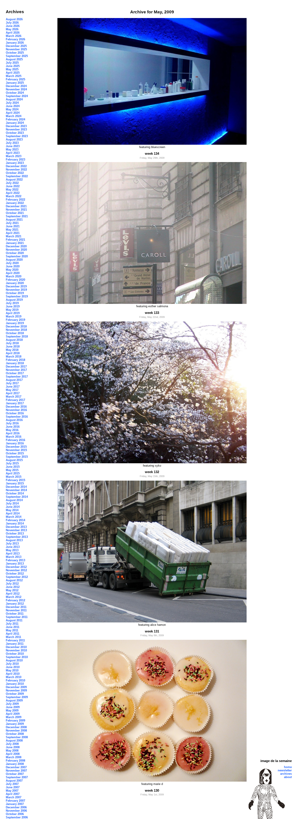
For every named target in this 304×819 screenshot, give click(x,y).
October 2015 (15, 453)
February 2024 (15, 119)
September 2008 (17, 737)
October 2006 (15, 814)
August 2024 (14, 99)
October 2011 (15, 613)
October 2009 (15, 693)
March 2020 (13, 276)
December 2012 (16, 567)
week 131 (152, 631)
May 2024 (12, 109)
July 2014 (12, 503)
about (288, 777)
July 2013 (12, 543)
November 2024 (16, 89)
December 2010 (16, 647)
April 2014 (13, 513)
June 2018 (13, 346)
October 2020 (15, 253)
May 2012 (12, 590)
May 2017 (12, 390)
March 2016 (13, 436)
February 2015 (15, 480)
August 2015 (14, 460)
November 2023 (16, 129)
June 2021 (13, 226)
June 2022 (13, 186)
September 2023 (17, 136)
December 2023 (16, 126)
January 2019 (15, 323)
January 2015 (15, 483)
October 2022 (15, 173)
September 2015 (17, 456)
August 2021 (14, 219)
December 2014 (16, 486)
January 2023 (15, 163)
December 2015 (16, 446)
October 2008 (15, 734)
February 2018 (15, 360)
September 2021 (17, 216)
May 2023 (12, 149)
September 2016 (17, 416)
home (288, 767)
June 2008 (13, 747)
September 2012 (17, 577)
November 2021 (16, 209)
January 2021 (15, 243)
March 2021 (13, 236)
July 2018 (12, 343)
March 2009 (13, 717)
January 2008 (15, 764)
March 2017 (13, 396)
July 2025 (12, 62)
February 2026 (15, 39)
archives (286, 773)
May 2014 (12, 510)
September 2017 (17, 376)
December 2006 (16, 807)
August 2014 (14, 500)
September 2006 (17, 817)
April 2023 (13, 152)
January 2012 (15, 603)
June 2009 (13, 707)
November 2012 (16, 570)
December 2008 (16, 727)
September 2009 (17, 697)
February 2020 (15, 279)
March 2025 (13, 76)
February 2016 (15, 440)
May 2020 (12, 269)
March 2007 (13, 797)
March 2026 (13, 36)
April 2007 (13, 794)
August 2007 (14, 780)
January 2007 (15, 804)
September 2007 (17, 777)
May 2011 (12, 630)
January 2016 (15, 443)
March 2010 (13, 677)
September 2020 (17, 256)
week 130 (152, 790)
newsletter (285, 770)
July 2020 (12, 263)
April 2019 (13, 313)
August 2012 (14, 580)
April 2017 (13, 393)
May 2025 (12, 69)
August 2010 (14, 660)
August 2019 (14, 299)
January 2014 (15, 523)
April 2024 (13, 112)
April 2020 (13, 273)
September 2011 (17, 617)
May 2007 (12, 790)
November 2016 (16, 410)
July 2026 (12, 22)
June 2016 (13, 426)
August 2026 (14, 19)
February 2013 (15, 560)
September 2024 (17, 96)
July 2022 (12, 183)
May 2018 (12, 350)
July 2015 (12, 463)
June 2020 (13, 266)
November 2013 (16, 530)
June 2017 (13, 386)
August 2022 (14, 179)
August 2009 (14, 700)
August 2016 (14, 420)
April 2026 (13, 32)
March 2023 (13, 156)
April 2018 (13, 353)
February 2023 (15, 159)
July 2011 (12, 623)
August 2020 (14, 259)
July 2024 (12, 102)
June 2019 (13, 306)
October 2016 (15, 413)
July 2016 (12, 423)
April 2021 (13, 233)
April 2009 (13, 713)
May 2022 (12, 189)
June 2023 (13, 146)
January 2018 (15, 363)
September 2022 (17, 176)
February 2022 (15, 199)
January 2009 (15, 724)
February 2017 (15, 400)
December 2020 (16, 246)
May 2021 (12, 229)
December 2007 (16, 767)
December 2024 (16, 86)
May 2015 (12, 470)
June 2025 (13, 66)
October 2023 (15, 132)
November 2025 (16, 49)
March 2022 (13, 196)
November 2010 (16, 650)
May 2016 (12, 430)
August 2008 (14, 740)
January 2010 (15, 683)
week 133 (152, 313)
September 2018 (17, 336)
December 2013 (16, 526)
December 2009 (16, 687)
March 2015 (13, 476)
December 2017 (16, 366)
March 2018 (13, 356)
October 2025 (15, 52)
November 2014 (16, 490)
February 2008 (15, 760)
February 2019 (15, 319)
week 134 (152, 153)
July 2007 (12, 784)
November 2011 (16, 610)
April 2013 (13, 553)
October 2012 (15, 573)
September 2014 (17, 496)
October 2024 (15, 92)
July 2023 (12, 142)
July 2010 (12, 663)
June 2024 (13, 106)
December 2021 (16, 206)
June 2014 (13, 506)
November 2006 (16, 810)
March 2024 (13, 116)
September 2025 (17, 56)
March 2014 (13, 516)
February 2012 (15, 600)
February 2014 (15, 520)
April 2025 (13, 72)
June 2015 (13, 466)
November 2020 (16, 249)
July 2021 (12, 223)
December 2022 (16, 166)
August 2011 (14, 620)
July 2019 (12, 303)
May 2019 (12, 309)
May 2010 (12, 670)
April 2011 (12, 633)
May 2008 (12, 750)
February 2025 (15, 79)
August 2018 (14, 339)
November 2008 (16, 730)
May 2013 (12, 550)
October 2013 (15, 533)
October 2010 (15, 653)
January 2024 (15, 122)
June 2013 (13, 547)
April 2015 (13, 473)
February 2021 (15, 239)
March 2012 (13, 597)
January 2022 (15, 203)
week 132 (152, 472)
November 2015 (16, 450)
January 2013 (15, 563)
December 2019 (16, 286)
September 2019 (17, 296)
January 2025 (15, 82)
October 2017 (15, 373)
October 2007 (15, 774)
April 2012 (13, 593)
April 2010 (13, 673)
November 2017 (16, 370)
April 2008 (13, 754)
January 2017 (15, 403)
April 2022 (13, 193)
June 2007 (13, 787)
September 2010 (17, 657)
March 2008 (13, 757)
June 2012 (13, 587)
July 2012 (12, 583)
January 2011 (15, 643)
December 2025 (16, 46)
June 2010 (13, 667)
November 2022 (16, 169)
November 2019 (16, 289)
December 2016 (16, 406)
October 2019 (15, 293)
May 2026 (12, 29)
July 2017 (12, 383)
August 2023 (14, 139)
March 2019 (13, 316)
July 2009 (12, 703)
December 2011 (16, 607)
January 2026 (15, 42)
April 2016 (13, 433)
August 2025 (14, 59)
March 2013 (13, 557)
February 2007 (15, 800)
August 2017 (14, 380)
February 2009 (15, 720)
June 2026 (13, 26)
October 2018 (15, 333)
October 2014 (15, 493)
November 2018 (16, 329)
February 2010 (15, 680)
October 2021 (15, 213)
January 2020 (15, 283)
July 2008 (12, 744)
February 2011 (15, 640)
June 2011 (12, 627)
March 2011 (13, 637)
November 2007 (16, 770)
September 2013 (17, 537)
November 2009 (16, 690)
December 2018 (16, 326)
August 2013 (14, 540)
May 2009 (12, 710)
